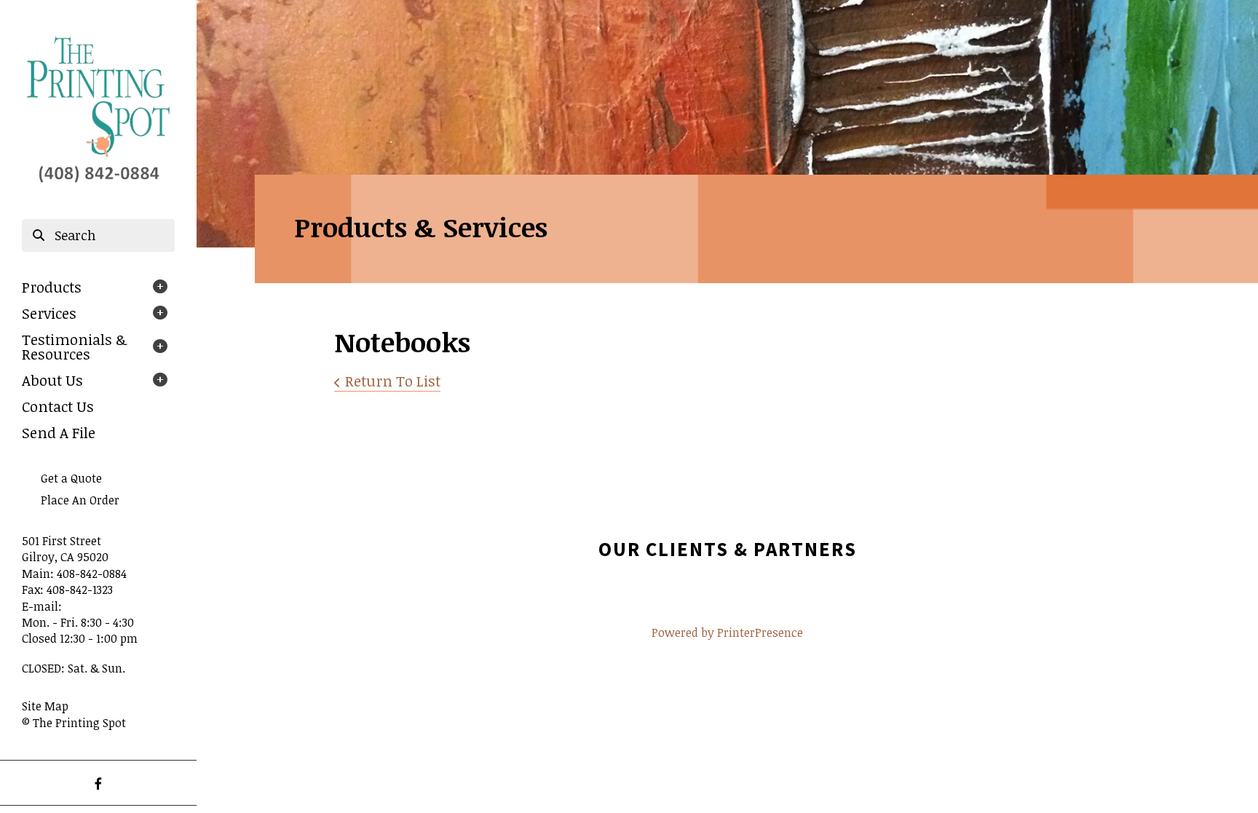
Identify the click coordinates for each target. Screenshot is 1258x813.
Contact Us (58, 406)
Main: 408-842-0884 (74, 574)
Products (52, 287)
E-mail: (42, 606)
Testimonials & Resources (74, 346)
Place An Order (80, 500)
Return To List (392, 380)
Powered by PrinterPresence (727, 632)
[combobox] (98, 236)
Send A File (58, 432)
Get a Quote (71, 478)
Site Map (45, 706)
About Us (52, 380)
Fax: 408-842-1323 (67, 590)
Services (49, 313)
